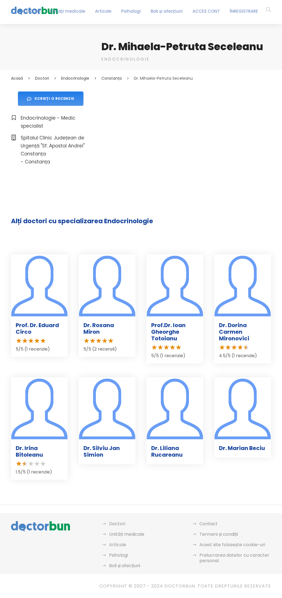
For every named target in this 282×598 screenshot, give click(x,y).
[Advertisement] (186, 130)
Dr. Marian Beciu (242, 448)
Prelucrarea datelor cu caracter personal (234, 558)
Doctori (32, 11)
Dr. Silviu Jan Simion (101, 451)
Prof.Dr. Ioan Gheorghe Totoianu (168, 331)
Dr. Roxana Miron (98, 328)
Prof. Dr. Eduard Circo (37, 328)
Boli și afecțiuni (167, 11)
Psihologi (131, 11)
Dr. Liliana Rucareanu (167, 451)
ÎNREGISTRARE (244, 11)
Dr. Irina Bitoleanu (29, 451)
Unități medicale (67, 11)
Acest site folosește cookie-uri (232, 545)
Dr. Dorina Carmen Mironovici (234, 331)
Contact (208, 524)
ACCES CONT (206, 11)
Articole (103, 11)
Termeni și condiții (218, 534)
